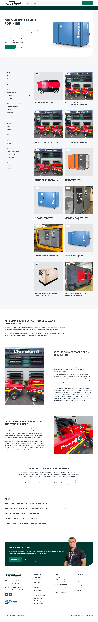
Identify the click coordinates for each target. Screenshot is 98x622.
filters (60, 333)
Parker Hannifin (11, 154)
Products (37, 574)
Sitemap (79, 590)
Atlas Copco (10, 129)
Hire (8, 75)
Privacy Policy (80, 588)
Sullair (8, 165)
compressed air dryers (51, 333)
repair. (55, 367)
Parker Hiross (10, 157)
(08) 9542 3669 (71, 484)
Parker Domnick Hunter (13, 151)
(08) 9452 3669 (29, 559)
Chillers (9, 109)
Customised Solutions (61, 584)
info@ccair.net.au (39, 486)
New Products (59, 589)
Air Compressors (11, 92)
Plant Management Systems (14, 115)
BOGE (8, 132)
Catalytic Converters (12, 106)
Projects (80, 574)
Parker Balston (11, 149)
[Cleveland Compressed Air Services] (12, 3)
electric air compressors (32, 333)
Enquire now (15, 559)
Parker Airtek (10, 146)
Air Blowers (10, 90)
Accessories (10, 87)
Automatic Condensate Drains (15, 104)
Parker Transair (11, 160)
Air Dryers (10, 95)
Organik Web (77, 615)
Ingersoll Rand (10, 140)
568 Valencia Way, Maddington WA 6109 (17, 588)
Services (58, 574)
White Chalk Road (89, 615)
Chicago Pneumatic (12, 135)
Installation (58, 577)
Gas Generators (11, 112)
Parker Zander (10, 163)
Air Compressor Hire (60, 592)
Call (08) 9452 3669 (23, 47)
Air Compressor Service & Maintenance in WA (62, 581)
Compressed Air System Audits (63, 587)
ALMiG (9, 126)
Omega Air (9, 143)
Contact (80, 585)
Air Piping (9, 101)
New (8, 78)
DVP (8, 137)
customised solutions (59, 474)
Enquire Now (10, 47)
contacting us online (60, 486)
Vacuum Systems (11, 117)
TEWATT (9, 168)
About (79, 578)
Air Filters (9, 98)
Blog (78, 581)
